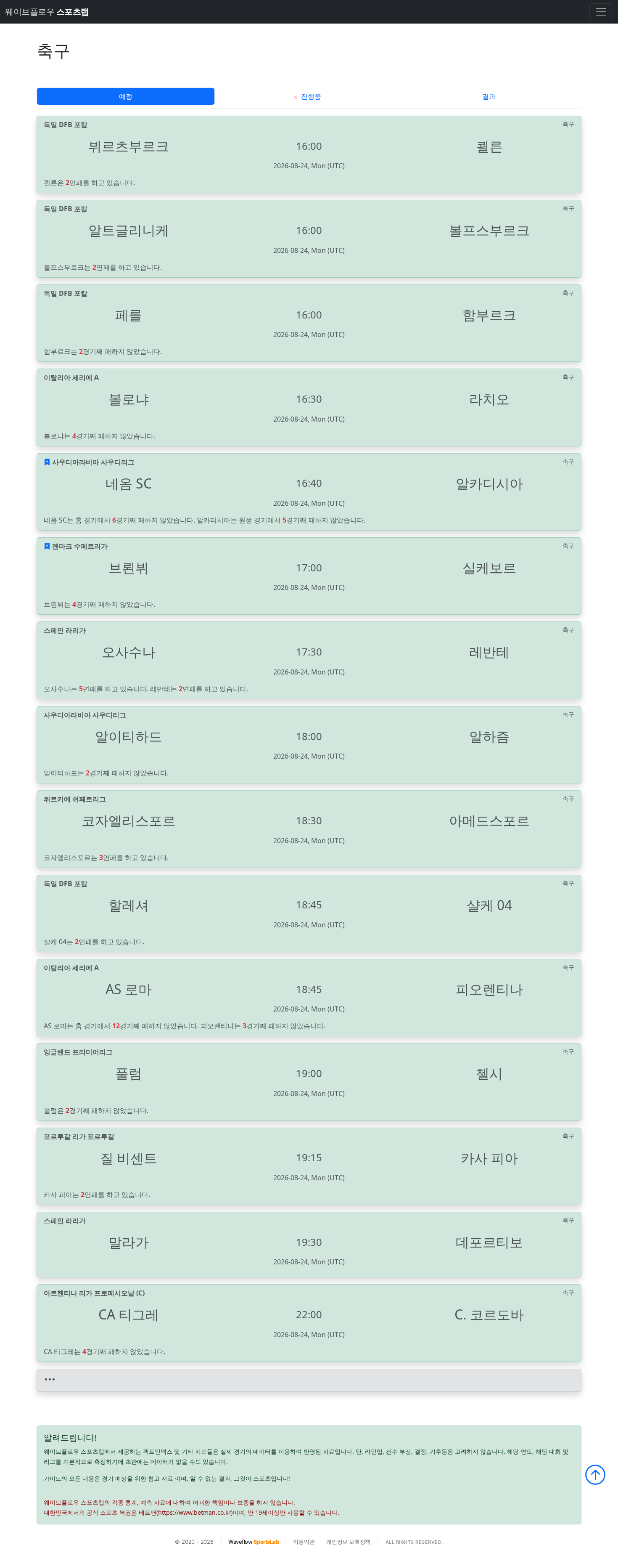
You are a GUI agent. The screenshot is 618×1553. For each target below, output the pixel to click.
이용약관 (303, 1541)
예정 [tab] (125, 96)
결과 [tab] (489, 96)
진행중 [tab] (310, 96)
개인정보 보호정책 (348, 1541)
